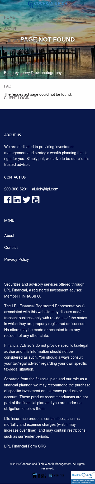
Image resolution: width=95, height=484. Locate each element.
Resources (15, 51)
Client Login (17, 97)
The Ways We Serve (23, 40)
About (10, 28)
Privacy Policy (16, 259)
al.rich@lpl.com (45, 188)
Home (9, 17)
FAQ (7, 86)
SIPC (35, 296)
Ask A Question (19, 74)
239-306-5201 (16, 188)
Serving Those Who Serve (30, 63)
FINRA (24, 296)
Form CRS (37, 446)
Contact (11, 247)
